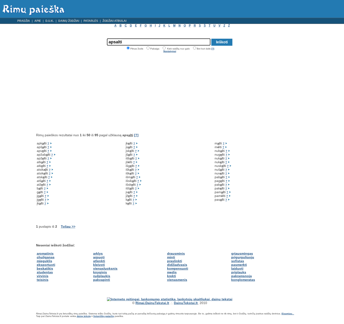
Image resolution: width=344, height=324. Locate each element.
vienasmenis (177, 280)
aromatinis (45, 253)
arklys (98, 253)
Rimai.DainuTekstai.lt (152, 303)
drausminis (176, 253)
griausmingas (242, 253)
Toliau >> (68, 226)
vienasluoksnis (105, 268)
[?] (212, 48)
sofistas (237, 261)
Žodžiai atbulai (114, 21)
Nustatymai (169, 51)
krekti (171, 276)
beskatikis (45, 268)
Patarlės (91, 21)
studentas (45, 272)
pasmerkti (239, 265)
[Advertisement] (75, 93)
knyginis (100, 272)
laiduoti (237, 268)
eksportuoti (46, 265)
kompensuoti (177, 268)
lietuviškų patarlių (103, 316)
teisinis (42, 280)
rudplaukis (101, 276)
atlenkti (99, 261)
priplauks (238, 272)
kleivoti (99, 265)
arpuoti (99, 257)
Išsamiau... (288, 313)
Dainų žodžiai (68, 21)
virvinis (42, 276)
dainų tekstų (84, 316)
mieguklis (44, 261)
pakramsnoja (241, 276)
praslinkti (174, 261)
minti (171, 257)
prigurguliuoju (242, 257)
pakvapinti (101, 280)
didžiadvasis (177, 265)
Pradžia (23, 21)
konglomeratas (243, 280)
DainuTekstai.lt (186, 303)
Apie (37, 21)
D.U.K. (49, 21)
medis (172, 272)
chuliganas (46, 257)
